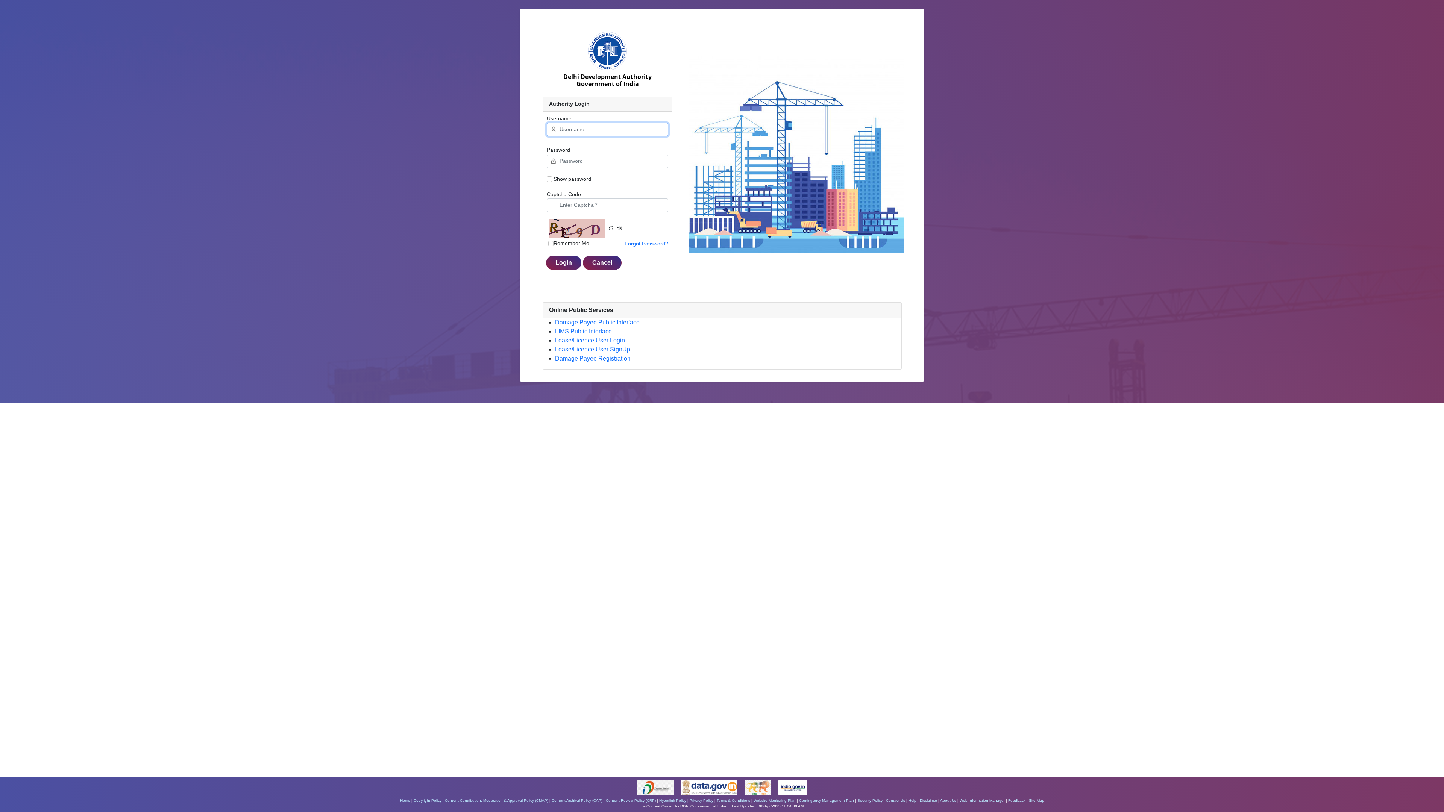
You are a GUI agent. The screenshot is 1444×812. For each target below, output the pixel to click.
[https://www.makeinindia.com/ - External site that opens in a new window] (758, 787)
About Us (948, 800)
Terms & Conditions (733, 800)
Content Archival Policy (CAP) (577, 800)
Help (912, 800)
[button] (611, 228)
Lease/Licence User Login (590, 340)
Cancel (602, 262)
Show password (572, 179)
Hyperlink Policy (672, 800)
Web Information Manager (982, 800)
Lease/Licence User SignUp (592, 349)
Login (563, 262)
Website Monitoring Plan (775, 800)
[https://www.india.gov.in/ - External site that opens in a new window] (793, 787)
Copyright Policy (427, 800)
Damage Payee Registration (593, 358)
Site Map (1036, 800)
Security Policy (870, 800)
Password (558, 150)
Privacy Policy (701, 800)
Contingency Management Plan (826, 800)
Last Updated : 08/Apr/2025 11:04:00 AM (768, 806)
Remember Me (571, 243)
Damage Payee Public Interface (597, 322)
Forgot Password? (646, 244)
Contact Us (895, 800)
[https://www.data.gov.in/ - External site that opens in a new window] (710, 787)
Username (559, 118)
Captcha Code (564, 194)
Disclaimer (928, 800)
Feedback (1016, 800)
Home (405, 800)
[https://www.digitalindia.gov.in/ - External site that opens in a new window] (656, 787)
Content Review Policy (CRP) (631, 800)
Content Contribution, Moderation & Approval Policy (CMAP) (496, 800)
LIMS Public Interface (583, 331)
